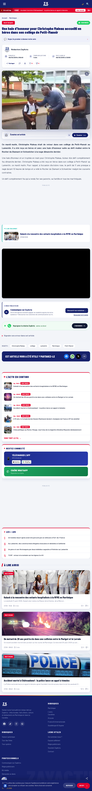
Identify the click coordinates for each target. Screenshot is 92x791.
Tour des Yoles (7, 740)
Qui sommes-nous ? (55, 737)
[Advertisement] (46, 204)
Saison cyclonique (8, 737)
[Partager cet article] (87, 778)
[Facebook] (66, 356)
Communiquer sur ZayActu (11, 763)
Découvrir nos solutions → (76, 310)
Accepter (83, 785)
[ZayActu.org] (46, 3)
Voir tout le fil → (12, 438)
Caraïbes (51, 714)
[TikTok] (10, 723)
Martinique (13, 18)
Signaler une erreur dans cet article (18, 336)
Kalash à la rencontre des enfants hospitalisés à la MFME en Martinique (38, 597)
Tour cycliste (6, 744)
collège (32, 346)
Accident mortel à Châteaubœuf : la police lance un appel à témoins (37, 680)
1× (69, 135)
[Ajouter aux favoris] (25, 63)
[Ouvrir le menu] (4, 3)
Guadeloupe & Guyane (56, 725)
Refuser (69, 785)
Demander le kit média (81, 315)
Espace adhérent (54, 740)
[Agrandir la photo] (46, 100)
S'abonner (85, 23)
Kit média (5, 770)
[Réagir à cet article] (19, 63)
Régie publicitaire (54, 744)
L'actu (50, 712)
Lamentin (43, 346)
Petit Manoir (69, 346)
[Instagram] (16, 723)
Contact (51, 751)
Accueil (4, 18)
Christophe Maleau (18, 346)
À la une (51, 718)
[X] (78, 356)
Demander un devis (8, 774)
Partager (12, 63)
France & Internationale (56, 722)
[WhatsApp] (72, 356)
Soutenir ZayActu (54, 748)
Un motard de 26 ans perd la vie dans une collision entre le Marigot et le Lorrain (42, 639)
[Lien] (84, 356)
